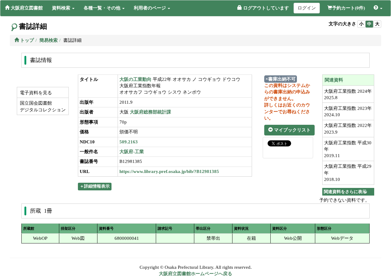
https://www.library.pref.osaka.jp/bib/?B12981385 (169, 171)
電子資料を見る (35, 92)
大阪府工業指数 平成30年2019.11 (347, 149)
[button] (63, 8)
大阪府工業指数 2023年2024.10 (348, 111)
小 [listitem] (361, 24)
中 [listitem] (369, 24)
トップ (26, 40)
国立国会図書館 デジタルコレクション (42, 106)
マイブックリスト (292, 130)
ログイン (307, 7)
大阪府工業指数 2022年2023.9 (348, 128)
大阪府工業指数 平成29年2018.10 (347, 173)
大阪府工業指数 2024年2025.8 (348, 94)
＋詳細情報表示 (95, 186)
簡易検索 (48, 40)
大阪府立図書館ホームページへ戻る (195, 273)
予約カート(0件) (348, 7)
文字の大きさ (342, 23)
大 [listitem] (377, 24)
